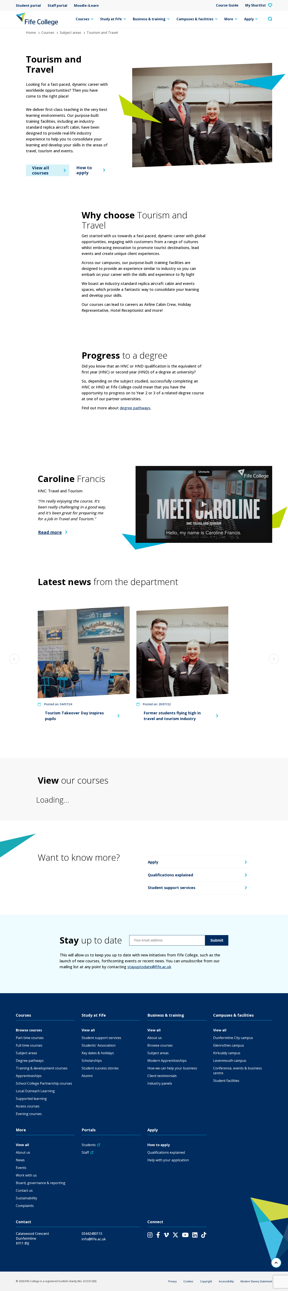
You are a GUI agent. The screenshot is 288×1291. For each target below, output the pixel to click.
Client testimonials (162, 1075)
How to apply (84, 170)
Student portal (28, 5)
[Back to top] (276, 1263)
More (228, 19)
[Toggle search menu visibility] (270, 19)
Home (31, 32)
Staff (85, 1152)
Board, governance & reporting (40, 1183)
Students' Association (99, 1045)
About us (154, 1037)
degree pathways (135, 407)
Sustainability (26, 1198)
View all (88, 1030)
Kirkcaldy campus (226, 1053)
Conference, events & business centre (237, 1070)
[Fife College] (37, 19)
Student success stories (100, 1068)
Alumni (87, 1075)
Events (21, 1167)
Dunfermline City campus (233, 1037)
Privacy (172, 1281)
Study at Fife (111, 19)
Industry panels (159, 1083)
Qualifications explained (170, 874)
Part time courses (30, 1037)
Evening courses (29, 1113)
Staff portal (57, 5)
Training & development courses (41, 1068)
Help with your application (168, 1160)
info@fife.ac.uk (94, 1239)
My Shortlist (255, 5)
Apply (249, 19)
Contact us (24, 1190)
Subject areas (70, 32)
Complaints (25, 1205)
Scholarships (92, 1060)
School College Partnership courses (44, 1083)
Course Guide (227, 5)
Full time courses (29, 1045)
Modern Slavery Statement (256, 1281)
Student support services (171, 887)
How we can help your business (172, 1068)
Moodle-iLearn (86, 5)
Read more (50, 532)
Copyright (206, 1281)
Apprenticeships (29, 1075)
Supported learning (31, 1098)
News (20, 1160)
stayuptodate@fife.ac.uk (149, 966)
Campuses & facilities (194, 19)
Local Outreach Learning (35, 1091)
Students (89, 1145)
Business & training (149, 19)
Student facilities (226, 1080)
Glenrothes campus (228, 1045)
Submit (216, 940)
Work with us (26, 1175)
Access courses (27, 1106)
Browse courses (29, 1030)
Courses (82, 19)
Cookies (188, 1281)
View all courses (40, 170)
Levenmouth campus (229, 1060)
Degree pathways (30, 1060)
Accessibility (226, 1281)
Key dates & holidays (98, 1053)
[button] (204, 504)
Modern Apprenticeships (167, 1060)
